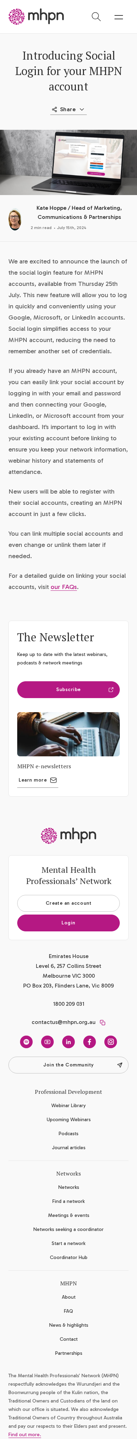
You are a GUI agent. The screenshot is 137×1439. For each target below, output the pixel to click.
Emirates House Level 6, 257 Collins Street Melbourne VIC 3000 (68, 966)
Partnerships (68, 1353)
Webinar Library (68, 1106)
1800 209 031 (68, 1003)
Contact (69, 1339)
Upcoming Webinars (69, 1120)
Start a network (68, 1243)
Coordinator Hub (68, 1257)
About (69, 1297)
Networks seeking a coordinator (68, 1229)
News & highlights (68, 1325)
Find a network (68, 1201)
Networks (68, 1187)
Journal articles (68, 1148)
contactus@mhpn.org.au (64, 1022)
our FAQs (64, 587)
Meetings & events (68, 1215)
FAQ (68, 1311)
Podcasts (68, 1134)
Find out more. (24, 1435)
